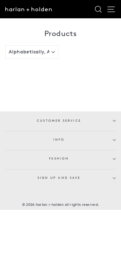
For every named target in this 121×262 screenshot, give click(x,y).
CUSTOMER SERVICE (59, 121)
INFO (59, 140)
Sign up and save (59, 178)
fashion (59, 158)
